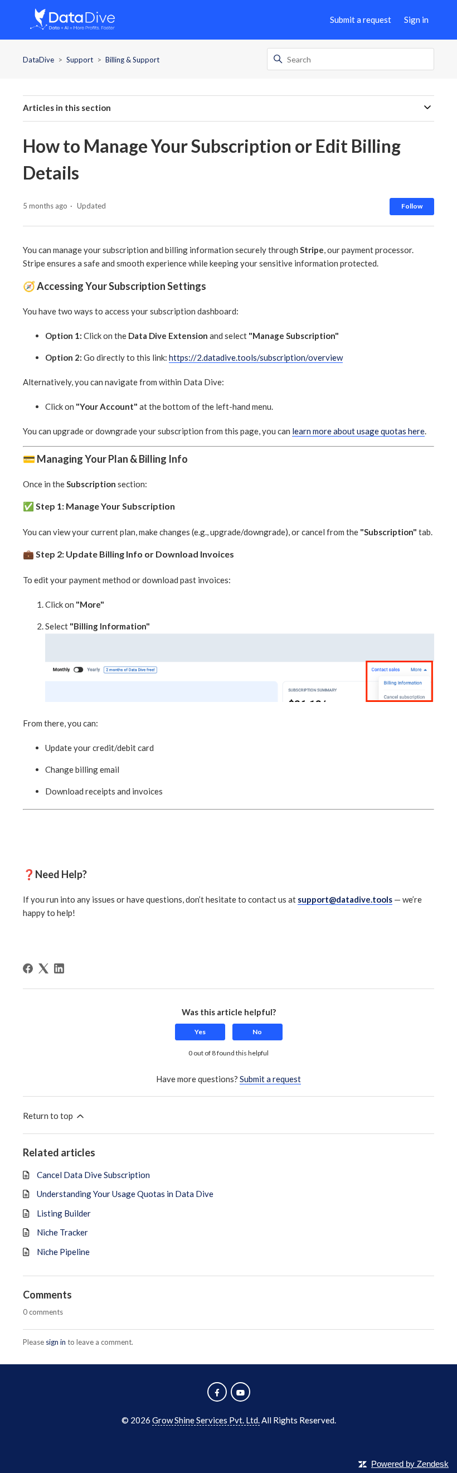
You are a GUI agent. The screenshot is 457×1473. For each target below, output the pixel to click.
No (257, 1032)
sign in (56, 1342)
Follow (411, 206)
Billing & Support (132, 59)
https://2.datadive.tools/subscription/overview (256, 357)
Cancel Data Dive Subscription (93, 1175)
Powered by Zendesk (410, 1464)
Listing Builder (64, 1213)
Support (79, 59)
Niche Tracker (62, 1232)
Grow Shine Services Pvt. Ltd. (206, 1420)
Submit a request (360, 19)
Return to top (49, 1116)
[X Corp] (43, 968)
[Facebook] (28, 968)
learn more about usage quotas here (358, 431)
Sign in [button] (416, 19)
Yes (200, 1032)
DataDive (38, 59)
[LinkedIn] (59, 968)
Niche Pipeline (63, 1252)
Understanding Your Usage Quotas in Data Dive (125, 1194)
